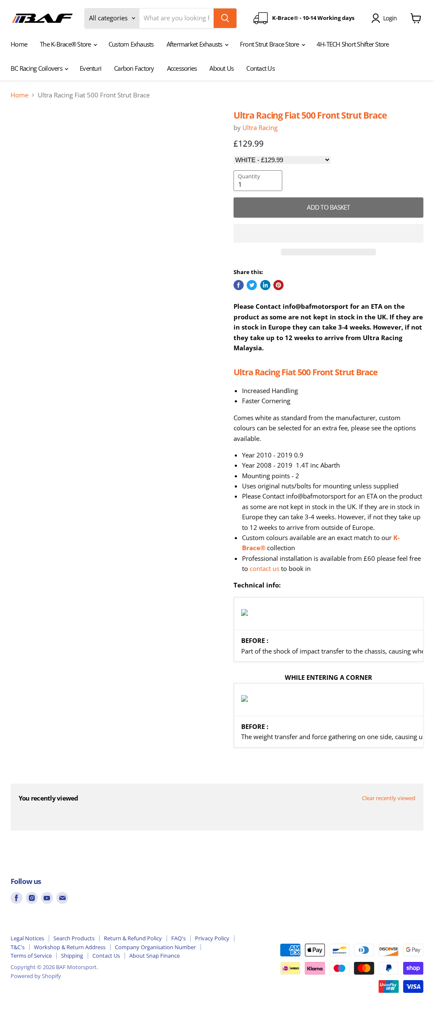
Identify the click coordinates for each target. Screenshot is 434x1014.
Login (390, 18)
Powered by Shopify (36, 976)
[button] (328, 233)
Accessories (182, 68)
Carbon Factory (134, 68)
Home (19, 44)
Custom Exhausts (131, 44)
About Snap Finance (154, 955)
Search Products (74, 938)
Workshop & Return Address (70, 947)
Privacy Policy (212, 938)
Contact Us (260, 68)
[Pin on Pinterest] (278, 285)
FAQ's (178, 938)
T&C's (18, 947)
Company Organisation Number (155, 947)
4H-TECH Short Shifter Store (353, 44)
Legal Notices (27, 938)
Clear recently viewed (388, 798)
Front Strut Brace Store (270, 44)
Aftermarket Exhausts (195, 44)
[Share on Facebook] (239, 285)
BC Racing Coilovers (37, 68)
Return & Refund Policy (133, 938)
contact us (264, 568)
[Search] (225, 18)
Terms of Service (31, 955)
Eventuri (90, 68)
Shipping (72, 955)
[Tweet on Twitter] (252, 285)
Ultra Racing (260, 127)
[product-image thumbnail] (30, 130)
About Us (221, 68)
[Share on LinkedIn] (265, 285)
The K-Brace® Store (66, 44)
